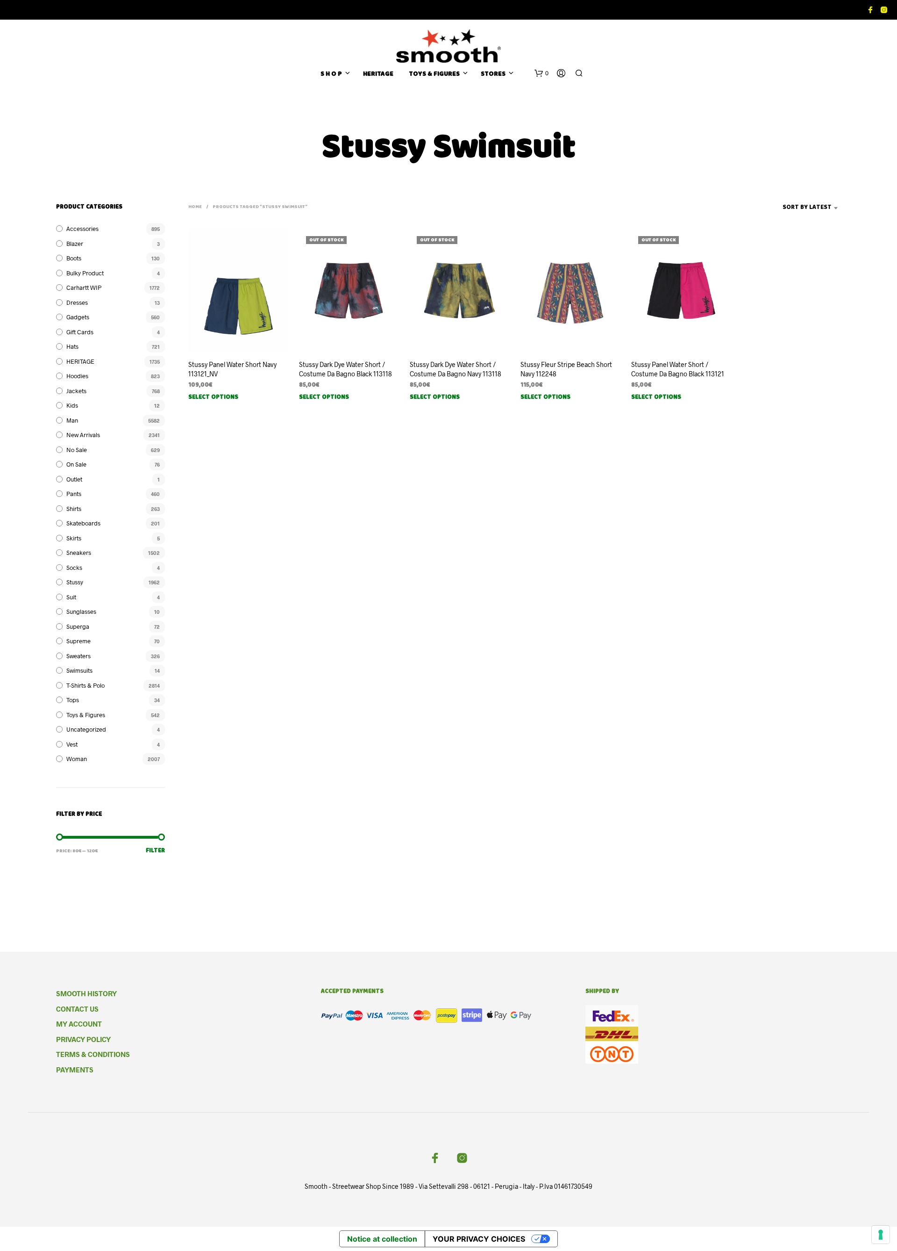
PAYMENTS (74, 1069)
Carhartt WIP (83, 287)
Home (195, 207)
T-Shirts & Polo (85, 685)
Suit (71, 597)
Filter (155, 851)
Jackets (76, 391)
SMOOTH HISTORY (86, 993)
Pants (73, 493)
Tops (72, 700)
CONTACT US (77, 1009)
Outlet (74, 479)
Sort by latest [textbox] (807, 207)
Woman (76, 758)
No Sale (76, 449)
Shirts (73, 508)
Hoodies (77, 376)
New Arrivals (83, 435)
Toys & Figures (85, 715)
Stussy (74, 582)
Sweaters (78, 656)
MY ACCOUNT (79, 1024)
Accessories (82, 228)
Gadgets (77, 317)
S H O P (331, 74)
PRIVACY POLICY (83, 1039)
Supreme (78, 641)
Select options (213, 397)
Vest (72, 744)
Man (72, 420)
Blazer (74, 243)
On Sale (76, 464)
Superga (77, 626)
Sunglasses (81, 611)
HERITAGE (378, 74)
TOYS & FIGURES (434, 74)
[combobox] (792, 208)
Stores (493, 74)
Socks (74, 567)
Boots (73, 258)
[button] (541, 73)
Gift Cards (79, 332)
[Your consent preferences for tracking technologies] (881, 1235)
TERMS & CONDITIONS (93, 1054)
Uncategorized (86, 729)
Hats (72, 346)
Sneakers (78, 552)
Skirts (73, 538)
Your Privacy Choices (479, 1239)
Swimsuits (79, 670)
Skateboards (83, 523)
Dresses (77, 302)
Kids (72, 405)
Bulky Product (85, 273)
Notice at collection (382, 1239)
